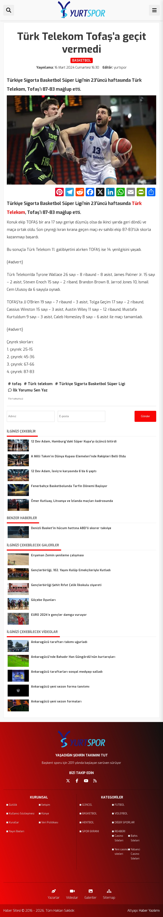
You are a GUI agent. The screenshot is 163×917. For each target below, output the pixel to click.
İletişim (45, 805)
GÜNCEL (87, 805)
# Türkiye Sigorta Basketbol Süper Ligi (90, 383)
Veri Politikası (49, 822)
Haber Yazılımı (149, 910)
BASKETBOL (89, 813)
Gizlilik (13, 805)
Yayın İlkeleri (16, 831)
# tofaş (14, 383)
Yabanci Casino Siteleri (135, 854)
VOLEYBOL (121, 813)
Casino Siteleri (119, 838)
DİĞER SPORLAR (125, 822)
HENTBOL (88, 822)
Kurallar (14, 822)
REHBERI (120, 831)
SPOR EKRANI (90, 831)
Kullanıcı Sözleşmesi (21, 813)
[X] (100, 192)
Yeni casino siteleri (121, 852)
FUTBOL (120, 805)
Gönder (145, 416)
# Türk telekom (38, 383)
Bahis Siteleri (135, 838)
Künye (45, 813)
